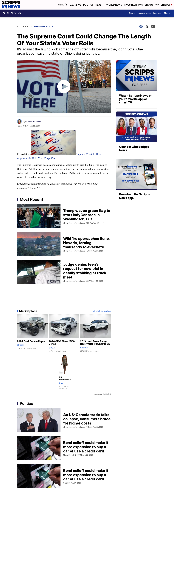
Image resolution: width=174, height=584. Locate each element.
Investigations (133, 4)
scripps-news (12, 13)
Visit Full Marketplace (102, 311)
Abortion (132, 13)
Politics (88, 4)
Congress (157, 13)
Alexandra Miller (33, 121)
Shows (149, 4)
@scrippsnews (20, 13)
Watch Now (163, 4)
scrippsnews (4, 13)
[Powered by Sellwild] (107, 394)
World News (114, 4)
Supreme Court (44, 26)
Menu (61, 5)
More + (167, 13)
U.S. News (75, 4)
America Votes (145, 13)
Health (99, 4)
